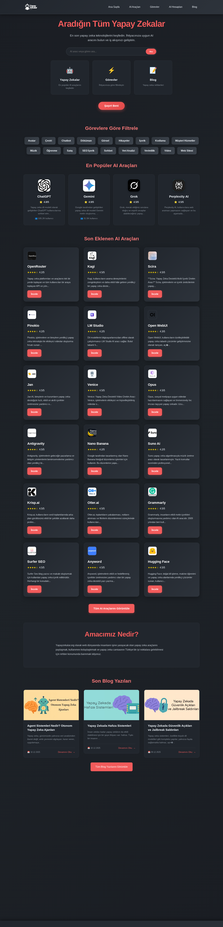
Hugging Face (158, 562)
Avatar (31, 140)
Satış (70, 150)
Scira (152, 266)
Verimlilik (149, 150)
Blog (194, 7)
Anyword (95, 562)
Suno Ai (154, 443)
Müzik (33, 150)
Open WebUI (157, 325)
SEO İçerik (88, 150)
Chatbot (66, 140)
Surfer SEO (36, 562)
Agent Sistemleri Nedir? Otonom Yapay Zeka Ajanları (49, 727)
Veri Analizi (128, 150)
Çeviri (48, 140)
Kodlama (160, 140)
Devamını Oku (66, 752)
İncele (34, 294)
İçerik (142, 140)
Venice (93, 385)
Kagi (91, 266)
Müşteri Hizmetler (185, 140)
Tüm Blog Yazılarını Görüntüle (111, 766)
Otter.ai (93, 503)
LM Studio (95, 325)
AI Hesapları (175, 7)
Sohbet (108, 150)
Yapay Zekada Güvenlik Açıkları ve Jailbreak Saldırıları (170, 727)
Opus (152, 385)
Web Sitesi (187, 150)
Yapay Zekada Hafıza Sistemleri (109, 725)
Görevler (154, 7)
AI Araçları (134, 7)
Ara (151, 51)
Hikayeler (124, 140)
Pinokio (33, 325)
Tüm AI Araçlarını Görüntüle (111, 608)
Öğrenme (52, 150)
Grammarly (157, 503)
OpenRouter (36, 266)
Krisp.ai (33, 503)
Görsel (105, 140)
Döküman (86, 140)
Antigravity (35, 443)
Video (167, 150)
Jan (30, 385)
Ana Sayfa (114, 7)
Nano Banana (98, 443)
